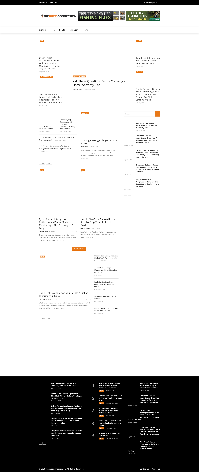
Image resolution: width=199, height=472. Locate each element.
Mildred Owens (78, 89)
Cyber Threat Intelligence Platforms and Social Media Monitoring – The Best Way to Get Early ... (50, 63)
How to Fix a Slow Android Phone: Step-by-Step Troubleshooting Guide (98, 222)
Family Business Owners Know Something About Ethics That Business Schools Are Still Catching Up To (148, 94)
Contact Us (43, 2)
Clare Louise (84, 147)
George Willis (43, 231)
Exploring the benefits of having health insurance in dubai (104, 284)
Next (48, 163)
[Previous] (125, 194)
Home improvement (79, 76)
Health (62, 30)
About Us (53, 2)
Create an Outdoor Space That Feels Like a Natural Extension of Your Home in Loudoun (50, 98)
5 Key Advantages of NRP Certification (47, 127)
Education (73, 30)
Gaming (42, 30)
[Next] (129, 194)
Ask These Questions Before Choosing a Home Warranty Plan (146, 125)
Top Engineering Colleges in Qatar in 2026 (99, 142)
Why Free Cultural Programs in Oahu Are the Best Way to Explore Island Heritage (147, 182)
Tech (52, 30)
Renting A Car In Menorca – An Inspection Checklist (106, 309)
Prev (43, 163)
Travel (85, 30)
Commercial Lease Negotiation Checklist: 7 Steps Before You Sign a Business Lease (146, 139)
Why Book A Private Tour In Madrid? (105, 297)
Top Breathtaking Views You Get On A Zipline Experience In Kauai (148, 61)
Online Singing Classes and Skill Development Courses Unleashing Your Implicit (67, 124)
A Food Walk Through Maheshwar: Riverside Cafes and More (105, 270)
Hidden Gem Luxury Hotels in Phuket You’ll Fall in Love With (106, 257)
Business (139, 71)
